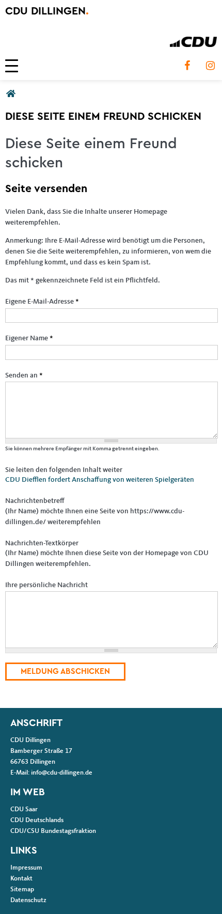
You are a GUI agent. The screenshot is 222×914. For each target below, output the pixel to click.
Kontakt (21, 878)
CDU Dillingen (47, 11)
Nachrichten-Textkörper (41, 543)
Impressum (26, 867)
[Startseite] (193, 41)
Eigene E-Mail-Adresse (42, 301)
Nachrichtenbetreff (35, 501)
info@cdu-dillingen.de (61, 772)
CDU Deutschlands (37, 820)
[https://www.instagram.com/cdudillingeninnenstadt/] (210, 65)
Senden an (24, 375)
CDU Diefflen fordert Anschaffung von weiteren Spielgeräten (99, 479)
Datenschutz (28, 900)
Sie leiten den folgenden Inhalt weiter (63, 470)
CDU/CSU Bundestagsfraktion (53, 831)
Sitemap (22, 889)
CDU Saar (24, 809)
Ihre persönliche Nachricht (46, 585)
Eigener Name (29, 338)
